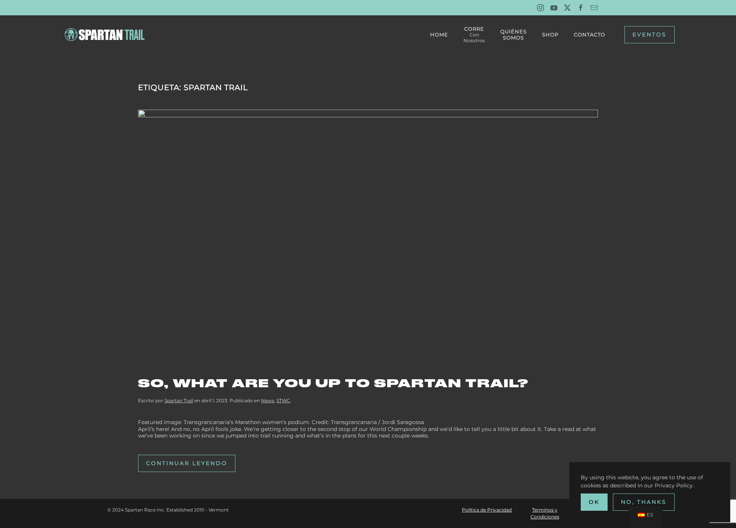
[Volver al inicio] (106, 34)
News (267, 400)
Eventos (649, 34)
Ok (594, 501)
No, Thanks (644, 501)
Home (439, 34)
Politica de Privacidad (487, 510)
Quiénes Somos (513, 34)
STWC (283, 400)
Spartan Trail (178, 400)
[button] (474, 34)
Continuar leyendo (186, 463)
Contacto (589, 34)
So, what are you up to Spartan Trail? (333, 383)
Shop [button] (550, 34)
